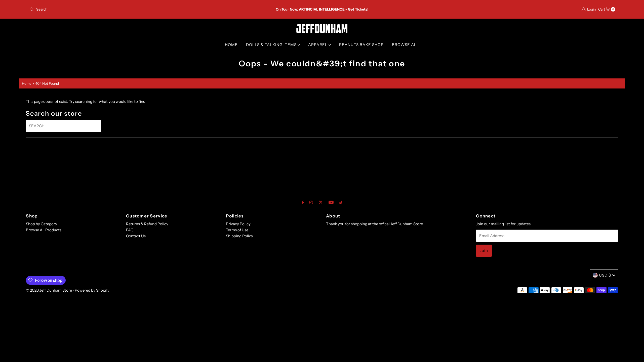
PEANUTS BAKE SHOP (361, 44)
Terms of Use (237, 230)
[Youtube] (331, 202)
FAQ (130, 230)
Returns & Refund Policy (147, 223)
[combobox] (124, 9)
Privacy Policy (238, 223)
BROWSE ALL (405, 44)
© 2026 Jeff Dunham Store (49, 290)
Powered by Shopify (92, 290)
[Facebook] (303, 202)
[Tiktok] (340, 202)
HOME (231, 44)
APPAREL (318, 44)
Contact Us (136, 236)
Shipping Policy (239, 236)
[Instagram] (311, 202)
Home (26, 83)
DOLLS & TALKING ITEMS (272, 44)
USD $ (605, 275)
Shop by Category (41, 223)
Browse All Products (43, 230)
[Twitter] (321, 202)
